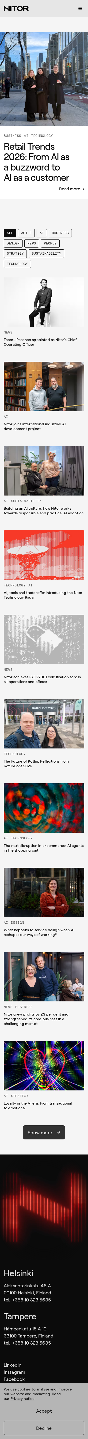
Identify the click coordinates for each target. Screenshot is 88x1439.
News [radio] (31, 243)
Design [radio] (13, 243)
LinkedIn (12, 1365)
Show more (40, 1132)
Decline (44, 1428)
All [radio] (10, 233)
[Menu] (80, 8)
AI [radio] (42, 233)
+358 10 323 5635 (31, 1299)
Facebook (14, 1379)
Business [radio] (60, 233)
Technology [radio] (17, 264)
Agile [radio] (26, 233)
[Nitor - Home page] (16, 8)
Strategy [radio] (15, 253)
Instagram (14, 1372)
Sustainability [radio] (46, 253)
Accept (44, 1411)
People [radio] (50, 243)
